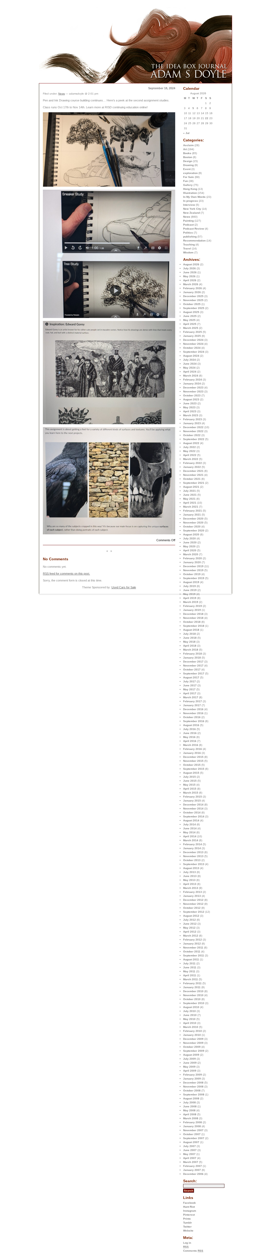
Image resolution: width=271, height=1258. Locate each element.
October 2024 (192, 347)
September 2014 (193, 816)
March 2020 (190, 554)
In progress (190, 200)
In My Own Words (194, 196)
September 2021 (193, 482)
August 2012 (191, 915)
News (186, 216)
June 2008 (190, 1106)
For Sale (188, 177)
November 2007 (193, 1130)
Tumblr (187, 1222)
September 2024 (193, 351)
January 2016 (192, 752)
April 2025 (189, 324)
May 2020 (189, 546)
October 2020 (192, 526)
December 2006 (193, 1173)
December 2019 (193, 566)
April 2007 (189, 1158)
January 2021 (192, 514)
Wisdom (188, 252)
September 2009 (193, 1050)
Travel (187, 248)
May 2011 (189, 971)
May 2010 (189, 1019)
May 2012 (189, 927)
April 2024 (189, 371)
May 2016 (189, 737)
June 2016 (190, 733)
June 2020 (190, 542)
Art (185, 149)
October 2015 (192, 764)
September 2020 (193, 530)
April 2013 (189, 884)
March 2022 (190, 459)
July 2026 (189, 268)
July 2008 (189, 1102)
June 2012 (190, 923)
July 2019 (189, 586)
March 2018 (190, 649)
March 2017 (190, 697)
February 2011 (192, 983)
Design (187, 161)
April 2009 (189, 1070)
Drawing (188, 165)
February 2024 (192, 379)
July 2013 (189, 872)
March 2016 (190, 745)
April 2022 (189, 455)
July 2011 (189, 963)
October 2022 (192, 435)
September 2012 (193, 911)
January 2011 (192, 987)
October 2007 (192, 1134)
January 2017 (192, 705)
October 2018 (192, 621)
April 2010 (189, 1023)
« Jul (186, 133)
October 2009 (192, 1046)
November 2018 (193, 617)
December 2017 (193, 661)
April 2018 (189, 645)
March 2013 (190, 888)
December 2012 (193, 899)
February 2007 (192, 1166)
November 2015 (193, 760)
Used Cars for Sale (123, 587)
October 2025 (192, 304)
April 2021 (189, 502)
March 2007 (190, 1162)
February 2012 (192, 939)
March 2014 (190, 840)
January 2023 (192, 423)
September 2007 (193, 1138)
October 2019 (192, 574)
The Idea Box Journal (97, 20)
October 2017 (192, 669)
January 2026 (192, 292)
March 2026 (190, 284)
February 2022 (192, 463)
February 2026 (192, 288)
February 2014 (192, 844)
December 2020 (193, 518)
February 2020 (192, 558)
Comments (193, 1250)
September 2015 (193, 768)
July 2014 (189, 824)
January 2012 (192, 943)
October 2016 (192, 717)
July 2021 (189, 490)
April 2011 (189, 975)
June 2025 (190, 316)
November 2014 (193, 808)
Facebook (189, 1202)
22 (206, 118)
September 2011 (193, 955)
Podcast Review (193, 228)
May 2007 (189, 1154)
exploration (190, 173)
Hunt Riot (189, 1206)
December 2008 (193, 1082)
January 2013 (192, 895)
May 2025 (189, 320)
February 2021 (192, 510)
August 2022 (191, 443)
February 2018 (192, 653)
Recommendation (194, 240)
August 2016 (191, 725)
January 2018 (192, 657)
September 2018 (193, 625)
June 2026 (190, 272)
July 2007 (189, 1146)
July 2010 (189, 1011)
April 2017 (189, 693)
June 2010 (190, 1015)
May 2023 (189, 407)
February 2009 (192, 1074)
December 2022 (193, 427)
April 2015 (189, 788)
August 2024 (191, 355)
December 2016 (193, 709)
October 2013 (192, 860)
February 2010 (192, 1030)
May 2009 (189, 1066)
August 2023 (191, 399)
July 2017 (189, 681)
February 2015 (192, 796)
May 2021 (189, 498)
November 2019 (193, 570)
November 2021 (193, 474)
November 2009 (193, 1042)
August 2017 (191, 677)
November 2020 (193, 522)
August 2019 (191, 582)
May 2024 (189, 367)
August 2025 (191, 312)
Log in (187, 1242)
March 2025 (190, 327)
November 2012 (193, 903)
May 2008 (189, 1110)
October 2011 (191, 951)
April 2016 (189, 741)
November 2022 (193, 431)
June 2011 (189, 967)
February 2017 (192, 701)
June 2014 (190, 828)
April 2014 (189, 836)
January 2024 (192, 383)
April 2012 (189, 931)
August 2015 (191, 772)
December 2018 (193, 613)
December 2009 (193, 1038)
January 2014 (192, 848)
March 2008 (190, 1118)
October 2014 (192, 812)
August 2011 (191, 959)
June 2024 (190, 363)
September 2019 (193, 578)
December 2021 (193, 470)
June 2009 (190, 1062)
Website (188, 1230)
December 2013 (193, 852)
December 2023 (193, 387)
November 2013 (193, 856)
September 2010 (193, 1003)
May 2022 (189, 451)
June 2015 (190, 780)
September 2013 (193, 864)
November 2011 (193, 947)
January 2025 (192, 335)
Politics (188, 232)
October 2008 (192, 1090)
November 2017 (193, 665)
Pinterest (189, 1214)
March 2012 (190, 935)
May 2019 (189, 594)
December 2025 (193, 296)
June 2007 (190, 1150)
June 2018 (190, 637)
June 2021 (190, 494)
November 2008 (193, 1086)
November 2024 (193, 343)
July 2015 (189, 776)
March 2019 (190, 602)
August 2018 (191, 629)
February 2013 (192, 891)
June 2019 (190, 590)
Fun (185, 181)
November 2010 (193, 995)
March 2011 (190, 979)
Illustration (190, 192)
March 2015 (190, 792)
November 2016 (193, 713)
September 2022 (193, 439)
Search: (190, 1181)
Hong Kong (190, 188)
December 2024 (193, 339)
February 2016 (192, 748)
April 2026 (189, 280)
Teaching (189, 244)
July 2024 (189, 359)
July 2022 (189, 447)
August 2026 (191, 264)
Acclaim (188, 145)
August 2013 (191, 868)
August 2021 (191, 486)
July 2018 (189, 633)
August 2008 (191, 1098)
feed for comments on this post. (66, 573)
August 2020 (191, 534)
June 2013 (190, 876)
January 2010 (192, 1034)
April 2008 (189, 1114)
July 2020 (189, 538)
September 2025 (193, 308)
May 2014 (189, 832)
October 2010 (192, 999)
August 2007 (191, 1142)
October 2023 (192, 395)
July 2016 (189, 729)
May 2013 (189, 880)
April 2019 (189, 598)
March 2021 (190, 506)
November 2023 (193, 391)
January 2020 (192, 562)
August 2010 (191, 1007)
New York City (192, 208)
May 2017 (189, 689)
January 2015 (192, 800)
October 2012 (192, 907)
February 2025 (192, 331)
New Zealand (191, 212)
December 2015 (193, 756)
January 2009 (192, 1078)
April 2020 (189, 550)
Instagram (189, 1210)
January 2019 (192, 609)
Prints (187, 1218)
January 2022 (192, 466)
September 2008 (193, 1094)
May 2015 (189, 784)
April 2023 (189, 411)
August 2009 (191, 1054)
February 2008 (192, 1122)
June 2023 (190, 403)
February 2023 (192, 419)
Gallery (188, 184)
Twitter (187, 1226)
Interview (189, 204)
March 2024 (190, 375)
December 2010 (193, 991)
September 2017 (193, 673)
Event (187, 169)
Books (187, 153)
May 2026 (189, 276)
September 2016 (193, 721)
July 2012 (189, 919)
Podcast (188, 224)
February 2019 (192, 606)
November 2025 (193, 300)
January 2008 (192, 1126)
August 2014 (191, 820)
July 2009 (189, 1058)
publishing (190, 236)
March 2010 (190, 1027)
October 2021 (192, 478)
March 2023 (190, 415)
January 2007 (192, 1170)
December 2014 (193, 804)
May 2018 (189, 641)
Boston (187, 157)
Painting (188, 220)
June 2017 (190, 685)
